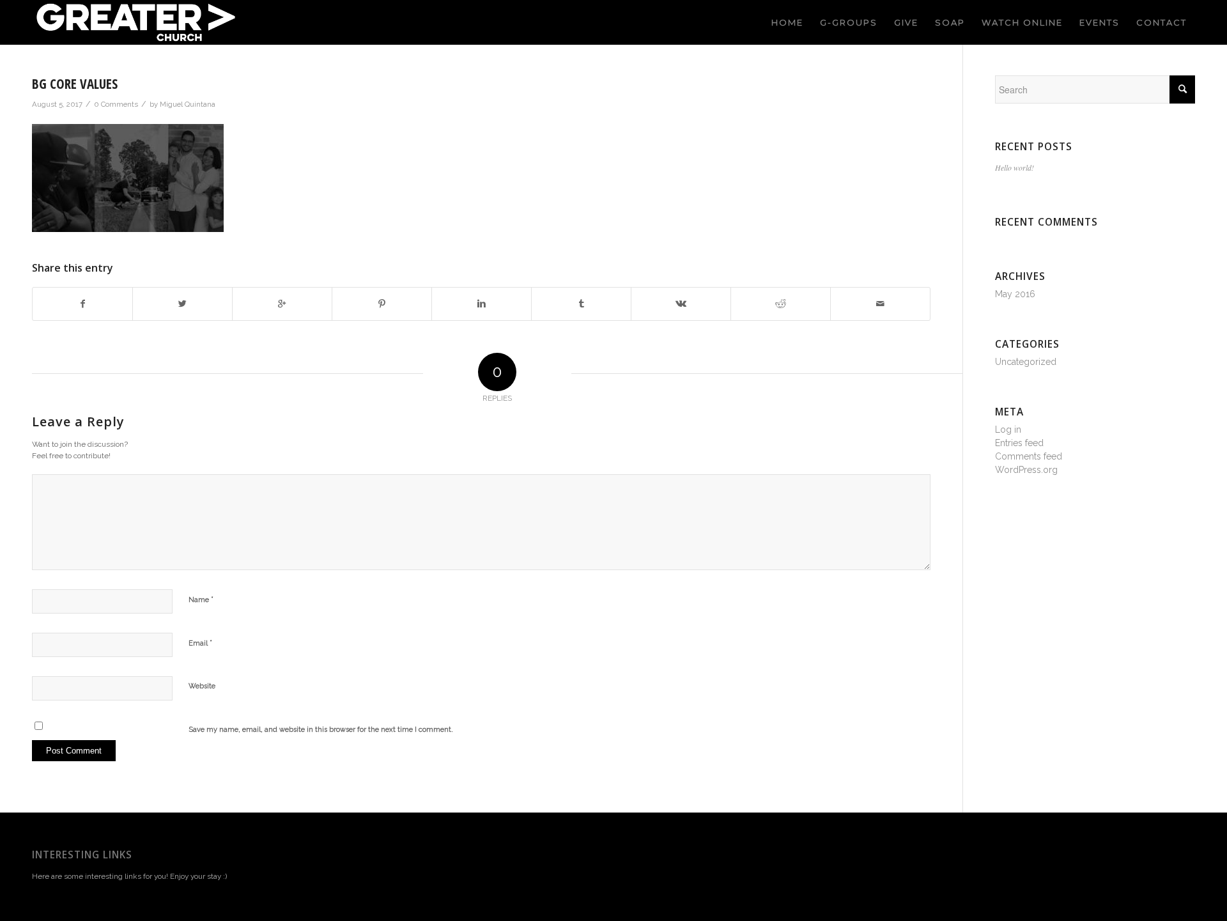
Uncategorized (1025, 362)
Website (202, 686)
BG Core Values (75, 84)
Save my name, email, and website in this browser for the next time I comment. (321, 729)
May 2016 (1015, 294)
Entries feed (1019, 443)
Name (201, 599)
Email (200, 642)
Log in (1008, 429)
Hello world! (1014, 167)
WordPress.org (1026, 470)
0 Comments (116, 104)
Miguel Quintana (187, 104)
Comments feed (1028, 456)
